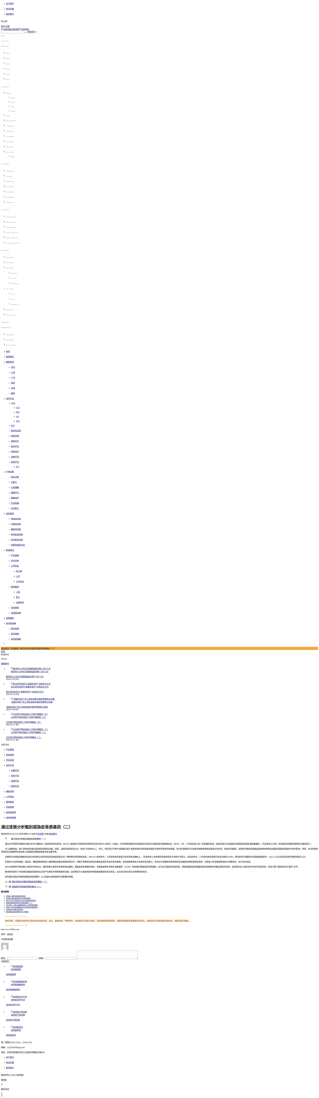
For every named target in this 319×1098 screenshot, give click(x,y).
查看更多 (5, 664)
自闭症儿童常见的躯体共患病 (15, 896)
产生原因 (14, 649)
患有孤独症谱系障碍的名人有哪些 (17, 912)
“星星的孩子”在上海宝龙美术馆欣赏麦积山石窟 (27, 707)
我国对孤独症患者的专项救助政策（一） (19, 903)
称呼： (4, 958)
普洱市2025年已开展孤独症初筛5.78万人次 (24, 677)
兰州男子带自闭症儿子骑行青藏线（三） (24, 722)
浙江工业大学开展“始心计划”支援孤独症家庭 (21, 901)
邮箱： (42, 958)
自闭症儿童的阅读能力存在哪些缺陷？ (18, 898)
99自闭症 (15, 29)
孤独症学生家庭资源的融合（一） (27, 887)
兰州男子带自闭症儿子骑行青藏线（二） (24, 737)
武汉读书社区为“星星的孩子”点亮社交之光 (25, 692)
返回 (3, 652)
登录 (3, 26)
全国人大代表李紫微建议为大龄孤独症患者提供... (22, 907)
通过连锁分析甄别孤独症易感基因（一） (30, 882)
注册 (7, 26)
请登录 (10, 934)
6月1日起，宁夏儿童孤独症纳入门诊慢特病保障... (22, 905)
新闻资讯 (53, 834)
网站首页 (5, 649)
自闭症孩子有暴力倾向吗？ (15, 910)
